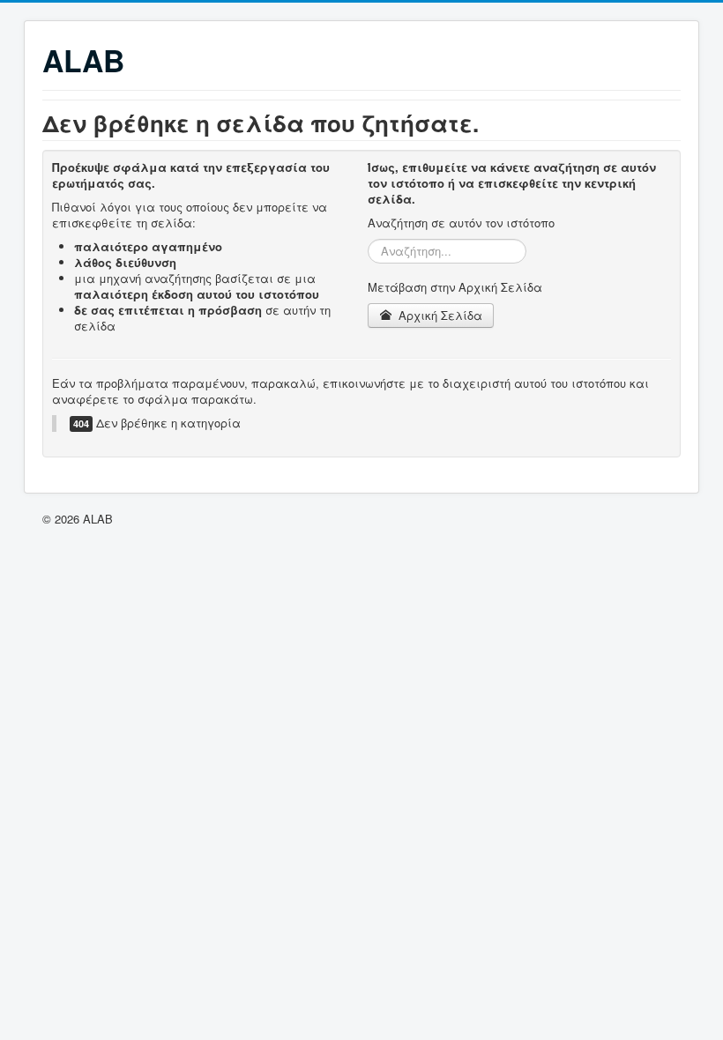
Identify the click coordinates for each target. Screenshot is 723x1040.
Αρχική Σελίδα (438, 315)
